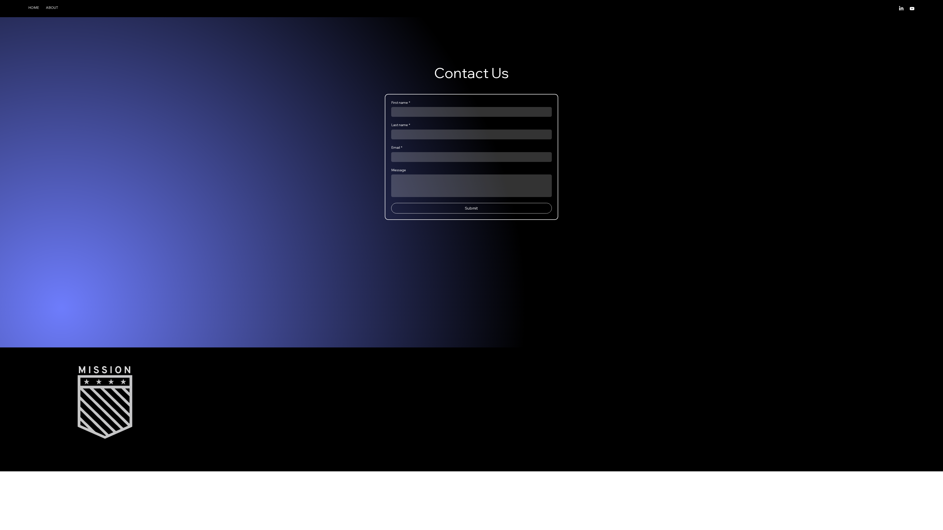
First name (400, 102)
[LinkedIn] (901, 8)
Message (398, 170)
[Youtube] (912, 8)
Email (396, 147)
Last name (400, 125)
